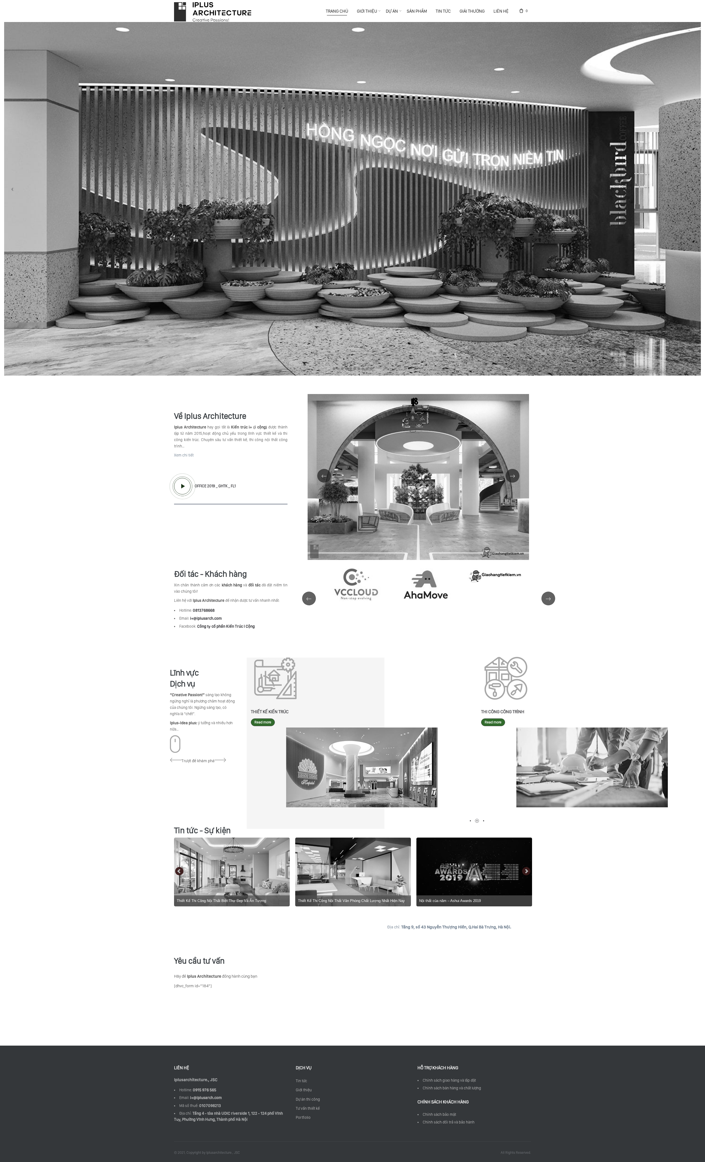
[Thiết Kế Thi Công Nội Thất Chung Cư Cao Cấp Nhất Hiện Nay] (474, 872)
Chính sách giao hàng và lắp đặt (449, 1080)
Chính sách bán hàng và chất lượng (452, 1088)
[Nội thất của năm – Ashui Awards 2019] (353, 872)
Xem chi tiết (184, 455)
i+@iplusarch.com (205, 1097)
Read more (262, 722)
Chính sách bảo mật (439, 1114)
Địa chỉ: (449, 927)
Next (526, 871)
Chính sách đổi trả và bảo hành (448, 1122)
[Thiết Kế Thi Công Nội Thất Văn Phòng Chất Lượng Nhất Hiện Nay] (232, 872)
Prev (179, 871)
